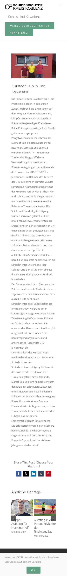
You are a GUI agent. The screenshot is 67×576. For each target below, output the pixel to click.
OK (33, 570)
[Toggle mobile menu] (60, 5)
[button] (13, 518)
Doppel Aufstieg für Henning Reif (20, 524)
